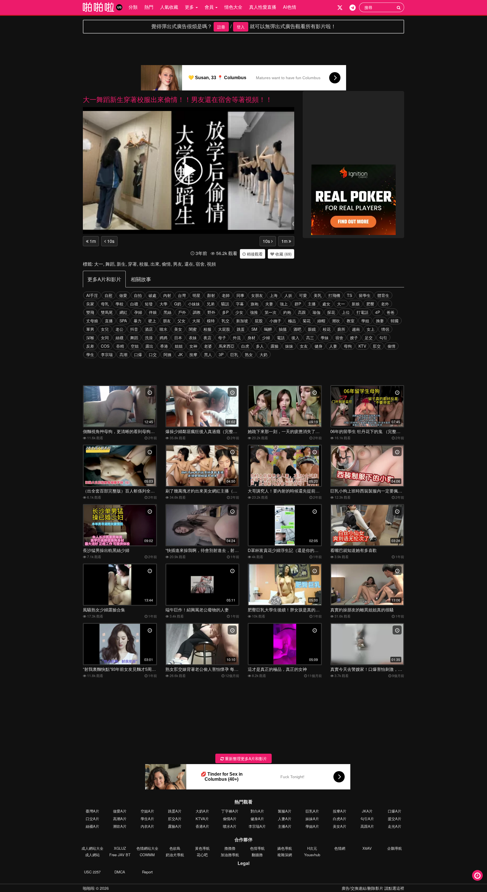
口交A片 (92, 818)
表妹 (193, 337)
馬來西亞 (226, 346)
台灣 (182, 295)
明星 (196, 295)
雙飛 (90, 312)
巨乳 (234, 354)
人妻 (333, 346)
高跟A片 (367, 826)
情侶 (385, 329)
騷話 (225, 304)
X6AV (367, 848)
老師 (226, 295)
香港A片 (202, 826)
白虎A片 (339, 818)
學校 (119, 304)
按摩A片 (339, 811)
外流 (237, 337)
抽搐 (283, 329)
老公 (119, 329)
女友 (304, 346)
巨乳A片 (312, 811)
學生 (90, 354)
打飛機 (334, 295)
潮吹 (336, 320)
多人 (260, 346)
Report (147, 872)
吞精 (120, 346)
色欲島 (174, 848)
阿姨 (167, 354)
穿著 (132, 264)
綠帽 (321, 320)
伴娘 (153, 312)
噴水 (163, 329)
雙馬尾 (107, 312)
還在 (188, 264)
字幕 (240, 304)
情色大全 (233, 7)
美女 (178, 329)
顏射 (211, 295)
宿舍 (200, 264)
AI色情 (289, 7)
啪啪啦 (89, 888)
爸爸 (391, 312)
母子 (222, 337)
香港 (164, 346)
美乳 (318, 295)
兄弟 (210, 304)
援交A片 (394, 818)
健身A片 (257, 818)
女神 (193, 346)
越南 (356, 329)
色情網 (339, 848)
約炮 (287, 312)
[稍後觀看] (477, 875)
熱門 (148, 7)
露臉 (274, 346)
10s (110, 241)
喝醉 (268, 329)
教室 (351, 320)
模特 (211, 320)
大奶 (263, 354)
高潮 (123, 354)
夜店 (207, 337)
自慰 (108, 295)
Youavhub (312, 854)
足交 (369, 337)
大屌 (196, 320)
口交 (153, 354)
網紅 (123, 312)
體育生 (383, 295)
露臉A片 (174, 826)
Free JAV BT (119, 854)
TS (349, 295)
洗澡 (149, 337)
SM (254, 329)
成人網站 (92, 854)
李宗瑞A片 (257, 826)
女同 (105, 337)
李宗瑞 (107, 354)
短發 (149, 304)
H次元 (312, 848)
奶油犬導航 (175, 854)
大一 (98, 264)
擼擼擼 (229, 848)
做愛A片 (120, 811)
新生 (121, 264)
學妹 (325, 337)
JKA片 (367, 811)
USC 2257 (92, 872)
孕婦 (138, 312)
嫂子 (354, 337)
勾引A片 (367, 818)
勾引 (383, 337)
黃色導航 (202, 848)
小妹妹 (194, 304)
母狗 (348, 346)
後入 (295, 337)
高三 (310, 337)
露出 (149, 346)
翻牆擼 (257, 854)
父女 (181, 320)
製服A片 (284, 811)
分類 (133, 7)
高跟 (302, 312)
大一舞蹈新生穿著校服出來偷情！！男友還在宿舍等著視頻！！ (177, 99)
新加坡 (242, 320)
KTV (362, 346)
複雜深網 (284, 854)
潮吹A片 (120, 826)
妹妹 (289, 346)
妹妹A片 (312, 818)
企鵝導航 (394, 848)
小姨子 (275, 320)
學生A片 (147, 818)
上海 (274, 295)
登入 (241, 27)
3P (221, 354)
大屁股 (224, 329)
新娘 (356, 304)
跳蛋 (241, 329)
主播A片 (284, 826)
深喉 (90, 337)
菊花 (307, 320)
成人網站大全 (92, 848)
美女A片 (339, 826)
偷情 (166, 264)
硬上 (152, 320)
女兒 (105, 329)
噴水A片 (229, 826)
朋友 (167, 320)
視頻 (211, 264)
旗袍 (254, 304)
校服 (143, 264)
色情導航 (257, 848)
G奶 (177, 304)
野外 (211, 312)
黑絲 (167, 312)
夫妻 (269, 304)
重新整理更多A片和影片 (245, 758)
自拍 (138, 295)
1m (92, 241)
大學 (163, 304)
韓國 (395, 320)
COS (105, 346)
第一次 (270, 312)
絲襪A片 (92, 826)
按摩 (193, 354)
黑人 (208, 354)
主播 (312, 304)
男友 (177, 264)
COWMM (147, 854)
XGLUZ (120, 848)
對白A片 (257, 811)
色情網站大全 (147, 848)
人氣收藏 (169, 7)
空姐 (135, 346)
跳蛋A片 (174, 811)
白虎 (245, 346)
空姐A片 (147, 811)
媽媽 (163, 337)
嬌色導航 (284, 848)
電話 (281, 337)
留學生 (365, 295)
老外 (385, 304)
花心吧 (202, 854)
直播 (109, 320)
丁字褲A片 (229, 811)
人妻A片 (284, 818)
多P (225, 312)
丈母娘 (92, 320)
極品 (292, 320)
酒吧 (297, 329)
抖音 (134, 329)
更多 (190, 7)
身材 (251, 337)
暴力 (137, 320)
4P (377, 312)
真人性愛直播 (262, 7)
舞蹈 (109, 264)
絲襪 (119, 337)
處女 (326, 304)
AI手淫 (92, 295)
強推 (254, 312)
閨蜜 (193, 329)
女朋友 (257, 295)
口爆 (138, 354)
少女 (239, 312)
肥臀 (370, 304)
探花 (331, 312)
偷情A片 (229, 818)
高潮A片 (120, 818)
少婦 (266, 337)
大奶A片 (202, 811)
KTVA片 (202, 818)
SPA (123, 320)
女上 (371, 329)
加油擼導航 (230, 854)
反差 (90, 346)
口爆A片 (394, 811)
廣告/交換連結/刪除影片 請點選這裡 (373, 888)
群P (298, 304)
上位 (346, 312)
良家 (90, 304)
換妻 (380, 320)
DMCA (119, 872)
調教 (197, 312)
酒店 (149, 329)
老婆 (208, 346)
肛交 (377, 346)
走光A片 (394, 826)
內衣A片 (147, 826)
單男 (90, 329)
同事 (240, 295)
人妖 (288, 295)
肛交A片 (174, 818)
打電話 (362, 312)
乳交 (225, 320)
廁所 (341, 329)
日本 (178, 337)
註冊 (221, 27)
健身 (318, 346)
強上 (284, 304)
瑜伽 (316, 312)
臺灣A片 (92, 811)
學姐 (365, 320)
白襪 (134, 304)
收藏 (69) (283, 254)
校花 (327, 329)
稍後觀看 (254, 254)
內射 (167, 295)
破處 (152, 295)
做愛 (123, 295)
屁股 (259, 320)
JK (180, 354)
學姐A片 (312, 826)
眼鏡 (312, 329)
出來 (155, 264)
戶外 (182, 312)
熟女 (249, 354)
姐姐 (179, 346)
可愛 (303, 295)
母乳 (105, 304)
